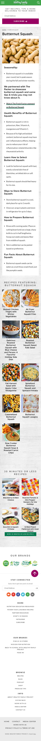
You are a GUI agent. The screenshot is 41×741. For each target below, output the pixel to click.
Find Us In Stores (20, 641)
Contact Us (20, 710)
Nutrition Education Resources (20, 606)
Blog (20, 679)
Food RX (20, 653)
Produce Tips (20, 689)
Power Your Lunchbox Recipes (20, 610)
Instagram (20, 619)
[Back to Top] (34, 573)
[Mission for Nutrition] (27, 563)
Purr (35, 734)
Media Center (20, 707)
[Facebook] (18, 594)
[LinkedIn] (32, 594)
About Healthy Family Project (20, 697)
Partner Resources (20, 613)
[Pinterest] (13, 594)
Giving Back (20, 700)
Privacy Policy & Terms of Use (20, 728)
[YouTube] (8, 594)
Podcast (20, 682)
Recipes (20, 676)
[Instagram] (28, 594)
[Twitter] (23, 594)
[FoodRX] (37, 563)
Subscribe (19, 21)
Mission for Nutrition (20, 644)
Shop (20, 685)
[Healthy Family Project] (4, 563)
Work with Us (20, 703)
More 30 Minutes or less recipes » (20, 534)
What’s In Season (20, 616)
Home (4, 30)
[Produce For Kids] (15, 563)
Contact (16, 721)
